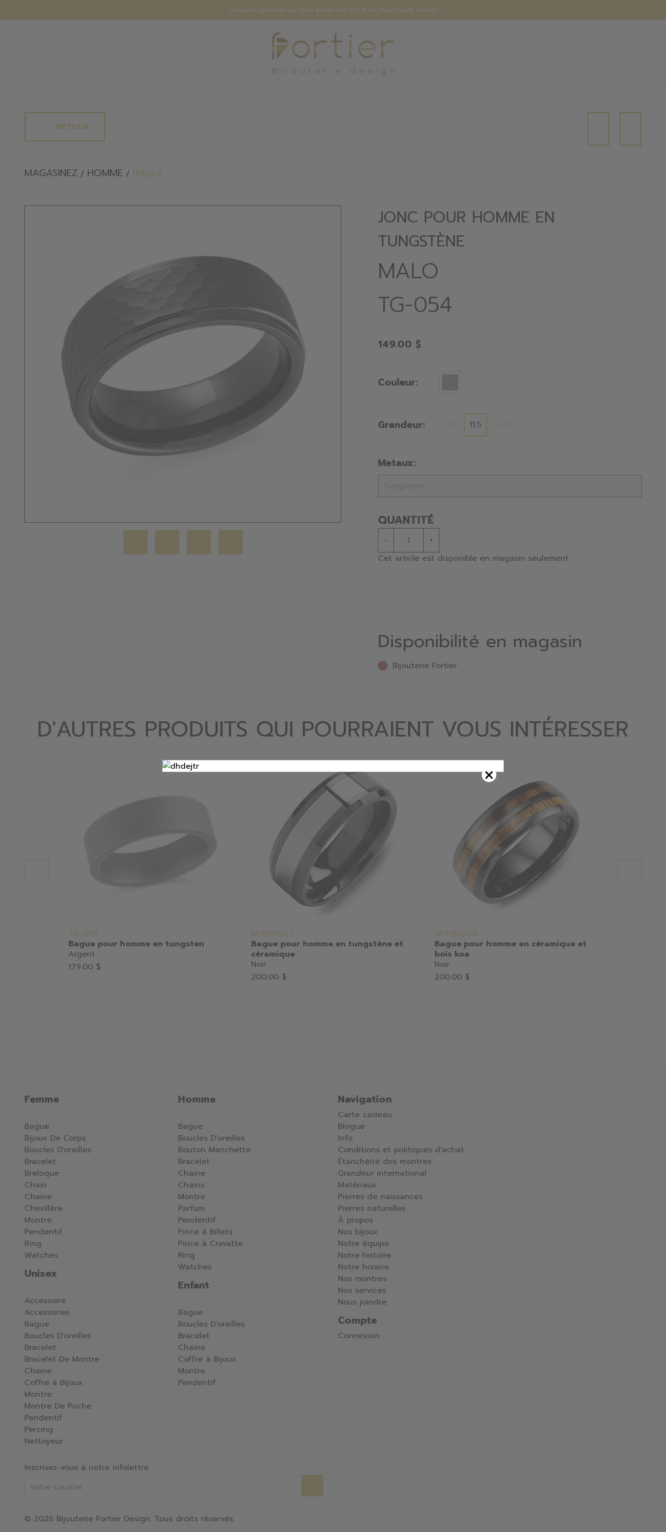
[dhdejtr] (333, 766)
